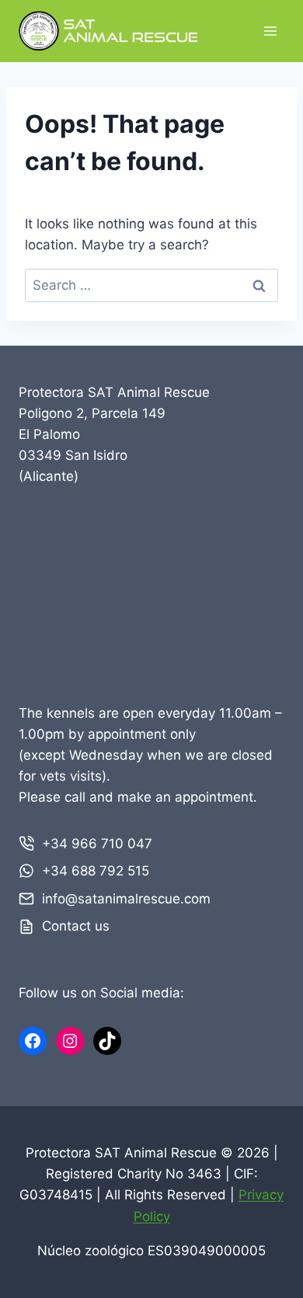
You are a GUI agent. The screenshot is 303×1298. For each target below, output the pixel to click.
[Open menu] (270, 31)
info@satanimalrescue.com (126, 899)
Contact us (76, 926)
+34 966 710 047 (97, 843)
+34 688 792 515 (95, 871)
